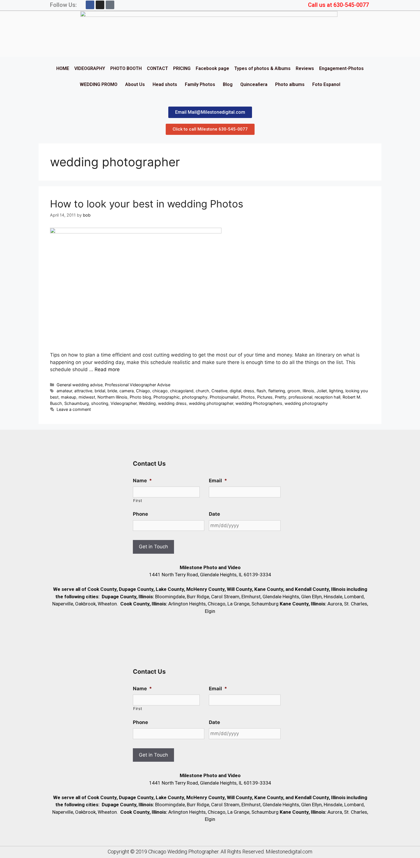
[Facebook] (90, 5)
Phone (140, 514)
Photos (248, 397)
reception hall (327, 397)
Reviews (305, 68)
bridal (100, 390)
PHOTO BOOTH (126, 68)
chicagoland (181, 390)
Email (218, 480)
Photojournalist (224, 397)
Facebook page (212, 68)
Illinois (308, 390)
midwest (87, 397)
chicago (160, 390)
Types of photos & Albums (262, 68)
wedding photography (306, 403)
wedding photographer (211, 403)
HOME (62, 68)
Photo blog (140, 397)
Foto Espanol (326, 84)
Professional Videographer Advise (137, 384)
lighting (336, 390)
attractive (83, 390)
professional (300, 397)
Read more (107, 369)
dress (248, 390)
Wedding (147, 403)
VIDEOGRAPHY (89, 68)
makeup (68, 397)
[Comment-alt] (110, 5)
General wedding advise (80, 384)
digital (235, 390)
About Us (135, 84)
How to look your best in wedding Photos (146, 204)
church (202, 390)
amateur (64, 390)
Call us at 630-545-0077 (338, 4)
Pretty (280, 397)
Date (214, 514)
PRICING (182, 68)
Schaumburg (76, 403)
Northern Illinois (112, 397)
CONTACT (157, 68)
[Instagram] (100, 5)
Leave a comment (74, 409)
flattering (276, 390)
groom (293, 390)
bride (112, 390)
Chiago (143, 390)
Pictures (265, 397)
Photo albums (290, 84)
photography (194, 397)
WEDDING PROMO (98, 84)
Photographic (166, 397)
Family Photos (200, 84)
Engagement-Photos (341, 68)
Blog (228, 84)
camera (126, 390)
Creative (219, 390)
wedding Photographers (258, 403)
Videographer (124, 403)
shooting (99, 403)
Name (142, 480)
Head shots (165, 84)
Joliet (322, 390)
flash (261, 390)
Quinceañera (253, 84)
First (137, 500)
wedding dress (172, 403)
